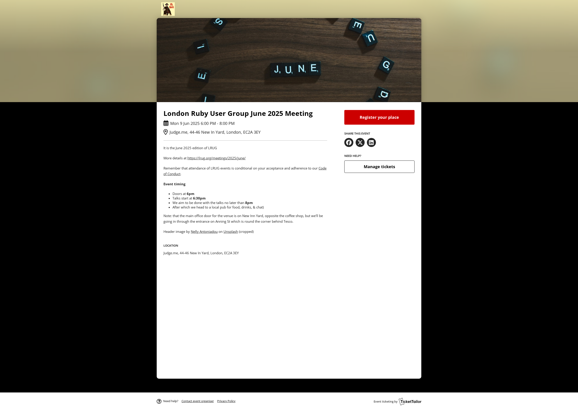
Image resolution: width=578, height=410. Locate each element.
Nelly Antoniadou (204, 231)
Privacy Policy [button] (226, 401)
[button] (198, 401)
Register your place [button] (379, 117)
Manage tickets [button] (379, 166)
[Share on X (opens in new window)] (360, 142)
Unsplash (231, 231)
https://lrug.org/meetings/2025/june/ (216, 158)
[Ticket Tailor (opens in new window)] (410, 401)
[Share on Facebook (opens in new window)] (348, 142)
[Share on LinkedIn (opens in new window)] (371, 142)
